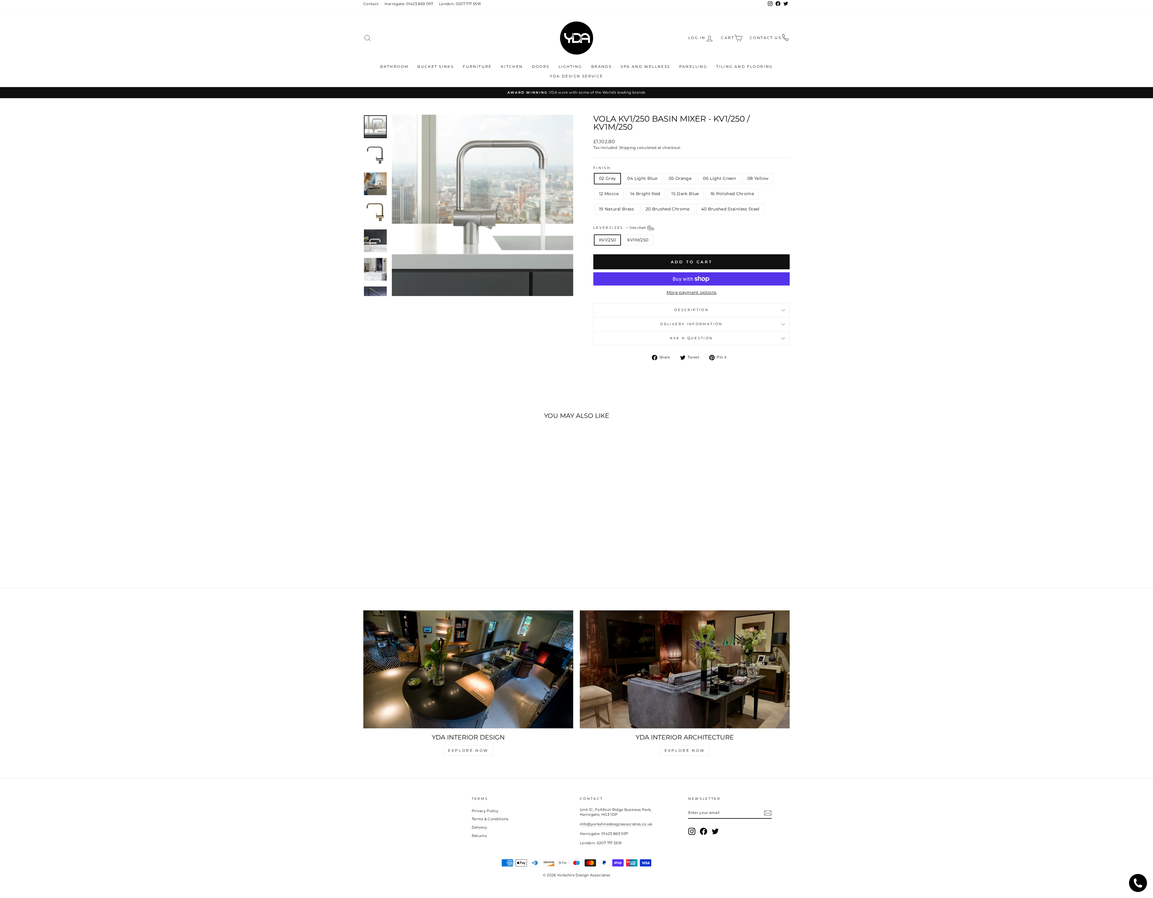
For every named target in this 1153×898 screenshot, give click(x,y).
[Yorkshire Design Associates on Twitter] (715, 831)
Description (691, 310)
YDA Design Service (576, 76)
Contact (371, 4)
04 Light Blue (642, 178)
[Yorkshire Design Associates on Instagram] (691, 831)
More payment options (692, 292)
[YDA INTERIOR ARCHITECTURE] (685, 669)
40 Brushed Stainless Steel (730, 209)
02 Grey (607, 178)
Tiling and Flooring (744, 66)
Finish (602, 168)
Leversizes (619, 227)
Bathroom (394, 66)
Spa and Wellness (645, 66)
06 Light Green (719, 178)
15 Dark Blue (685, 193)
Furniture (477, 66)
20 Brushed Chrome (668, 209)
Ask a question (691, 338)
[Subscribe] (768, 813)
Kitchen (512, 66)
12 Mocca (609, 193)
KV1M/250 (637, 240)
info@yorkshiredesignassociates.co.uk (616, 824)
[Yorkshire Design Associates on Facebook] (703, 831)
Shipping (627, 147)
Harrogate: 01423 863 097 (409, 4)
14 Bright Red (645, 193)
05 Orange (680, 178)
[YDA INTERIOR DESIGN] (468, 669)
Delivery (479, 827)
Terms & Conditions (490, 819)
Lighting (570, 66)
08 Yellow (757, 178)
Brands (601, 66)
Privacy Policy (485, 811)
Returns (479, 835)
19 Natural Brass (616, 209)
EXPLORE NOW (468, 750)
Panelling (693, 66)
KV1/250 (607, 240)
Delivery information (691, 324)
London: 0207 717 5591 (460, 4)
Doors (540, 66)
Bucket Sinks (435, 66)
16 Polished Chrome (732, 193)
